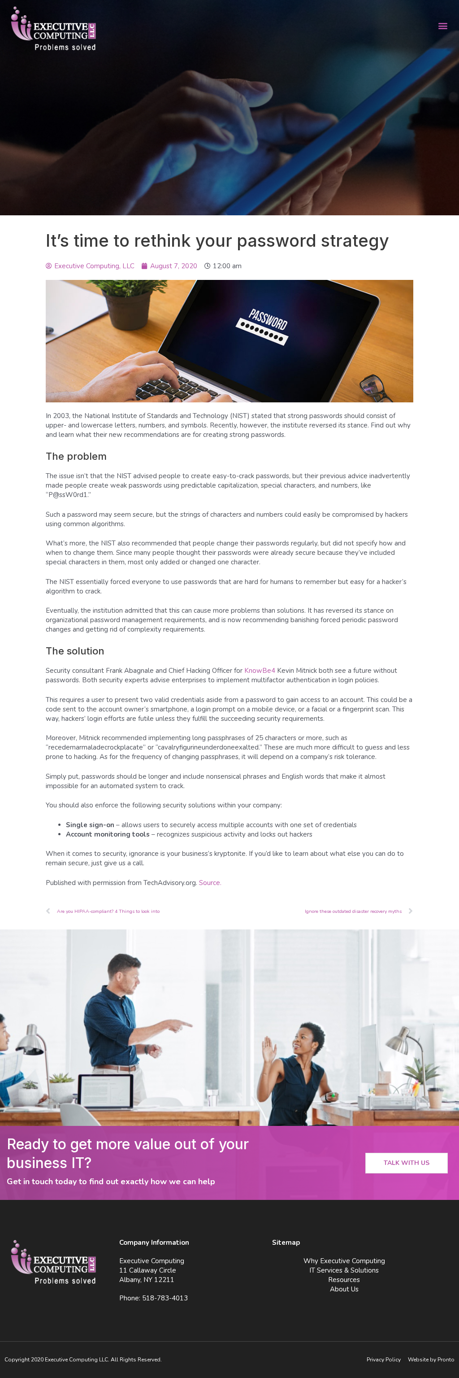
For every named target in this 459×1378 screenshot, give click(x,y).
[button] (442, 25)
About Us (344, 1289)
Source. (210, 882)
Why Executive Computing (344, 1260)
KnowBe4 (259, 670)
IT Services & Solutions (344, 1270)
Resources (344, 1279)
